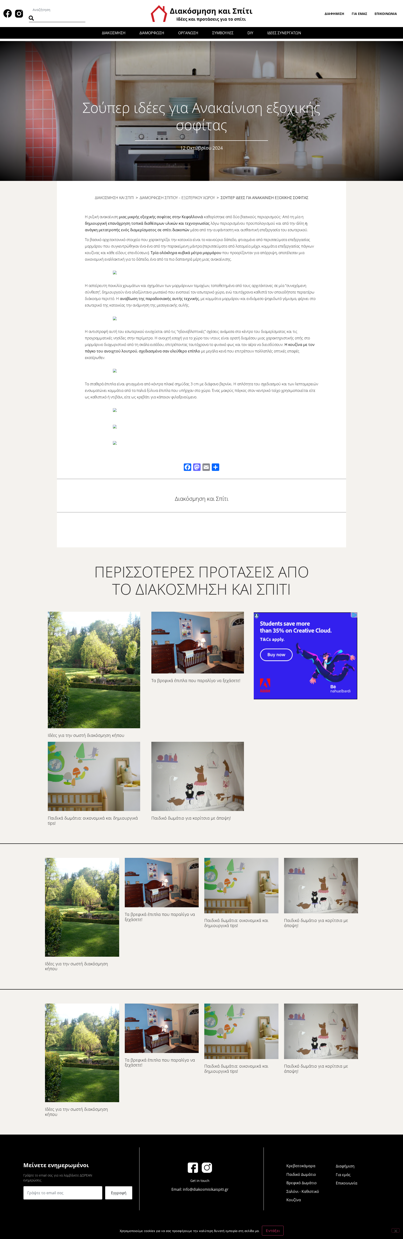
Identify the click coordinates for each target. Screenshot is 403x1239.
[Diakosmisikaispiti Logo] (201, 13)
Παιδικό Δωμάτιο (301, 1174)
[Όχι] (396, 1230)
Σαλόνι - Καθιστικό (302, 1191)
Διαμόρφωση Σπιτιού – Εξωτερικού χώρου (177, 197)
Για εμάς (359, 13)
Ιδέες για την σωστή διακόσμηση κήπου (86, 735)
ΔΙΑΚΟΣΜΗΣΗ (113, 32)
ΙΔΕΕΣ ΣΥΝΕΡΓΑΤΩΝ (284, 32)
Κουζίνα (293, 1199)
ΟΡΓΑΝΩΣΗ (188, 32)
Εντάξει (273, 1230)
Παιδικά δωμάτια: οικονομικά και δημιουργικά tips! (93, 820)
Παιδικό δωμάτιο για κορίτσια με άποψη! (191, 818)
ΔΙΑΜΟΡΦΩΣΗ (151, 32)
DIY (250, 32)
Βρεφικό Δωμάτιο (301, 1182)
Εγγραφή (118, 1192)
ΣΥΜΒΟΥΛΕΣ (222, 32)
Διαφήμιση (334, 13)
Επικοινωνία (386, 13)
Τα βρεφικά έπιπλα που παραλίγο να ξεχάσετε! (195, 680)
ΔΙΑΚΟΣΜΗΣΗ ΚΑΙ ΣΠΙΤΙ (114, 197)
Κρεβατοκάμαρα (300, 1165)
